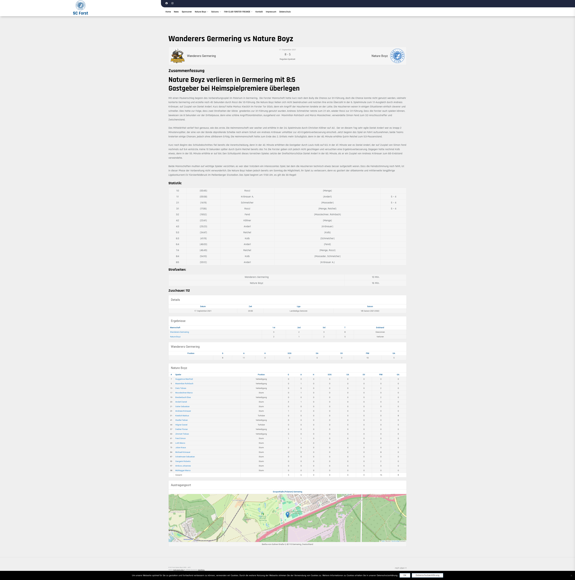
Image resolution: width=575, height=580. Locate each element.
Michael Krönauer (182, 452)
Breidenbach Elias (183, 397)
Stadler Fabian (181, 420)
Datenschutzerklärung (427, 575)
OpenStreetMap (395, 541)
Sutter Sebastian (182, 406)
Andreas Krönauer (183, 411)
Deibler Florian (181, 429)
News (176, 12)
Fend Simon (180, 438)
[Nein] (571, 575)
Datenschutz (285, 12)
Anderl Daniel (181, 402)
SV (341, 353)
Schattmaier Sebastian (185, 457)
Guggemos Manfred (184, 379)
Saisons (215, 12)
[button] (287, 515)
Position (190, 353)
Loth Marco (180, 443)
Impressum (271, 12)
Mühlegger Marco (183, 470)
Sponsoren (187, 12)
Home (168, 12)
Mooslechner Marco (184, 393)
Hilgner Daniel (181, 425)
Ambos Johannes (183, 466)
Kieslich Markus (182, 415)
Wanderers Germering (179, 332)
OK (404, 575)
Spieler (178, 375)
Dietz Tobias (180, 388)
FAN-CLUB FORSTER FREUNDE (237, 12)
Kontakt (259, 12)
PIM (367, 353)
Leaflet (383, 541)
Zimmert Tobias (182, 434)
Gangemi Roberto (183, 461)
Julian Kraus (180, 447)
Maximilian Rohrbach (184, 383)
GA (394, 353)
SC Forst (80, 13)
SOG (289, 353)
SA (317, 353)
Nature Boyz (200, 12)
